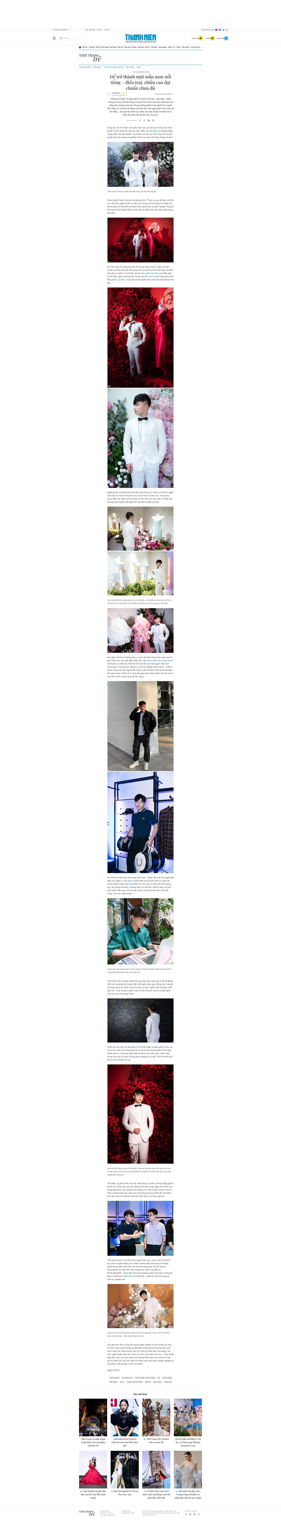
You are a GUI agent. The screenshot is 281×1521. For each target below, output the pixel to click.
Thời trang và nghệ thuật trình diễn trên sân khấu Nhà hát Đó (93, 1442)
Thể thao (154, 47)
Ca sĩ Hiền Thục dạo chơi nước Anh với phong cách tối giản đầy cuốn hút (156, 1494)
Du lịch (134, 47)
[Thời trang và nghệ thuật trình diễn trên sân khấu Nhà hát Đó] (93, 1417)
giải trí (114, 280)
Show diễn (167, 1378)
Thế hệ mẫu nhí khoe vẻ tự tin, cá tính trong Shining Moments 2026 (188, 1442)
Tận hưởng (130, 67)
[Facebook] (220, 29)
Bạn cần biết (90, 30)
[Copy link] (140, 120)
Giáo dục (127, 47)
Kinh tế (98, 47)
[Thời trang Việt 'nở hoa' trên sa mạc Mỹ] (156, 1417)
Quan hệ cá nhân (134, 1382)
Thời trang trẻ (195, 47)
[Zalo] (227, 29)
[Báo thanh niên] (140, 38)
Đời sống (105, 47)
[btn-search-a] (61, 38)
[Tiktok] (223, 29)
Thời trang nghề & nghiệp (113, 67)
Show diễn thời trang (145, 1378)
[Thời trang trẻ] (91, 58)
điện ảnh (128, 1276)
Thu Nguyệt (116, 93)
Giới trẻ (120, 47)
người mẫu (149, 273)
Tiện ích (99, 30)
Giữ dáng (97, 67)
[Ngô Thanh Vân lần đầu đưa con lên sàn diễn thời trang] (93, 1469)
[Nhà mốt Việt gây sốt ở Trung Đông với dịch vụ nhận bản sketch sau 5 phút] (188, 1469)
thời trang (159, 276)
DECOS (148, 1382)
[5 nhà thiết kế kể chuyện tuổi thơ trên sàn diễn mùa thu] (125, 1417)
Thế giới (92, 47)
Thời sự (85, 47)
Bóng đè (168, 1382)
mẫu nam (157, 1382)
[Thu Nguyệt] (109, 94)
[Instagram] (194, 1514)
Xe (174, 47)
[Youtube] (216, 29)
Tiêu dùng (185, 47)
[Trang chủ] (80, 47)
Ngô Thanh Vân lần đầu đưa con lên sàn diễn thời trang (93, 1494)
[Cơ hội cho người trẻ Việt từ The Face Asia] (125, 1469)
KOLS (122, 1382)
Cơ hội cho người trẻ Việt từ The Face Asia (124, 1493)
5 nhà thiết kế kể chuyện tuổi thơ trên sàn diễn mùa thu (125, 1442)
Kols (130, 881)
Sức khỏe (112, 47)
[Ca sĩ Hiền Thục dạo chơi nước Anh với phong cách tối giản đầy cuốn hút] (156, 1469)
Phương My (127, 1378)
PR (159, 1378)
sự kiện (121, 280)
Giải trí (147, 47)
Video (178, 47)
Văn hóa (141, 47)
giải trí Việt (137, 1047)
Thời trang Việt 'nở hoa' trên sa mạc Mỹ (157, 1440)
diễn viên (157, 131)
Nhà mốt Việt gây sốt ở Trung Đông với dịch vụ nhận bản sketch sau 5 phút (188, 1494)
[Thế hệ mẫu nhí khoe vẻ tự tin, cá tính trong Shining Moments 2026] (188, 1417)
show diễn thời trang (157, 660)
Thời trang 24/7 (85, 67)
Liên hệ (106, 30)
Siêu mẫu (113, 1382)
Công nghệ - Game (165, 47)
